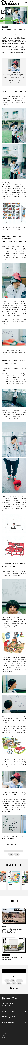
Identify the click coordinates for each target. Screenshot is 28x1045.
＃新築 (7, 980)
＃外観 (17, 854)
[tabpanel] (14, 880)
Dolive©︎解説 (4, 926)
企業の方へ (4, 1035)
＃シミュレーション (9, 850)
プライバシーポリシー (6, 1033)
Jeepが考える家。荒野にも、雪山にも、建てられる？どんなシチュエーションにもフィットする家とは (13, 930)
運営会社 (3, 1031)
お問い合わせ (4, 1028)
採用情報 (3, 1037)
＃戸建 (10, 854)
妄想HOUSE (5, 26)
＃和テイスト (19, 850)
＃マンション (19, 980)
